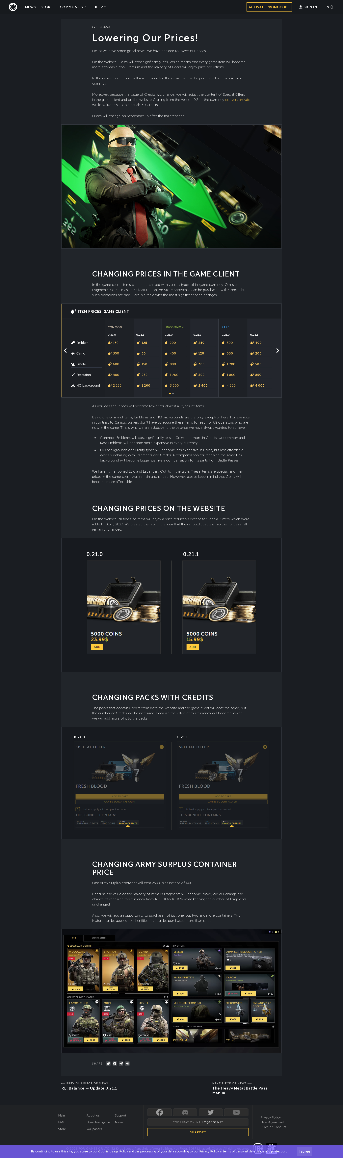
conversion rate (237, 99)
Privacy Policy (209, 1151)
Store (62, 1129)
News (119, 1122)
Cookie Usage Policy (113, 1151)
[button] (278, 350)
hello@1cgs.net (209, 1122)
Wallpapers (94, 1129)
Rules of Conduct (274, 1127)
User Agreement (272, 1122)
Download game (98, 1122)
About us (93, 1115)
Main (61, 1115)
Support (120, 1115)
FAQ (61, 1122)
